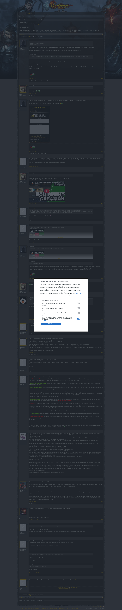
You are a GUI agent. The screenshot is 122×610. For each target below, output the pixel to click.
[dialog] (61, 305)
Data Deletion (53, 328)
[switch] (78, 303)
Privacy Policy (69, 328)
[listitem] (61, 300)
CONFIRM (50, 323)
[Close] (85, 281)
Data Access (61, 328)
